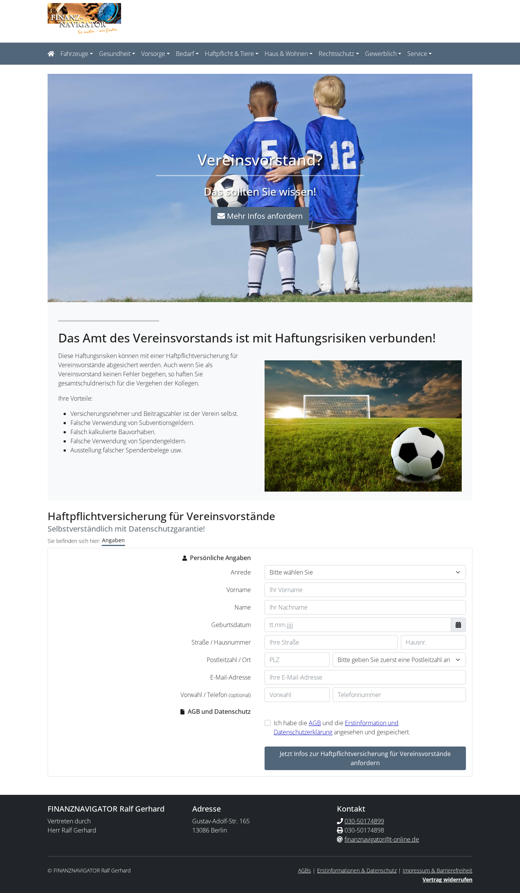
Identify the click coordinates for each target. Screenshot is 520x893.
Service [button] (417, 53)
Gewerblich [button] (381, 53)
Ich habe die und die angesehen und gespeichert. (342, 727)
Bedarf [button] (185, 53)
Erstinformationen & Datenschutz (357, 870)
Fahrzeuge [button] (74, 53)
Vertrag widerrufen (447, 879)
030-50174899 (364, 821)
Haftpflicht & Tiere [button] (229, 53)
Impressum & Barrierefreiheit (437, 870)
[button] (52, 53)
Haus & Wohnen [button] (286, 53)
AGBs (304, 870)
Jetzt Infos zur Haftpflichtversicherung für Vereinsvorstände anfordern (365, 758)
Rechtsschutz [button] (336, 53)
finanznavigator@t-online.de (382, 839)
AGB (315, 723)
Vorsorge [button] (153, 53)
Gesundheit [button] (115, 53)
